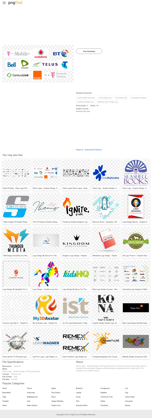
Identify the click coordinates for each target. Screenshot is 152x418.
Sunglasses (105, 388)
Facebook (104, 405)
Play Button (55, 392)
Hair (28, 401)
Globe (103, 401)
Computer (129, 401)
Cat (126, 388)
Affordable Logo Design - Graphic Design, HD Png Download (115, 255)
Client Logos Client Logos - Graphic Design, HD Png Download (86, 188)
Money (127, 405)
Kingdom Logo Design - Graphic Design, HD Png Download (85, 255)
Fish (77, 401)
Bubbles (104, 392)
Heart (4, 388)
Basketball (6, 392)
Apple (53, 388)
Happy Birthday (57, 401)
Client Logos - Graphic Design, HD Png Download (51, 188)
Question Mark (82, 405)
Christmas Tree (107, 396)
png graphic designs (138, 97)
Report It (79, 149)
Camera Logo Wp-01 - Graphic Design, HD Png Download (25, 323)
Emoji (78, 396)
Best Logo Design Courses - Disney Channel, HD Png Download (117, 289)
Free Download (89, 51)
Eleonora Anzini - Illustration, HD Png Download (110, 222)
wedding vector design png (107, 102)
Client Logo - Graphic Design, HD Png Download (111, 188)
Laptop (78, 392)
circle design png (105, 97)
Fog (126, 392)
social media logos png (86, 97)
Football (5, 401)
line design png (121, 97)
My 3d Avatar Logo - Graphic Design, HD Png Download (54, 323)
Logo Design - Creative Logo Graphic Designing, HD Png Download (58, 289)
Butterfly (79, 388)
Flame (29, 388)
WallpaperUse (32, 396)
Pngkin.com (56, 405)
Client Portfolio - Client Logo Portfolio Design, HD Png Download (27, 188)
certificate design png (85, 102)
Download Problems (93, 149)
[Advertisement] (38, 28)
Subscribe (31, 392)
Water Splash (32, 405)
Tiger (4, 396)
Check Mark (130, 396)
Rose (53, 396)
